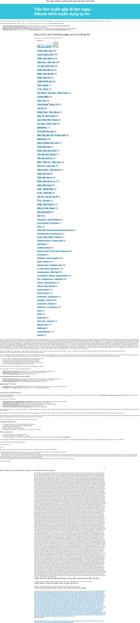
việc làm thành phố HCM (94, 591)
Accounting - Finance (45, 303)
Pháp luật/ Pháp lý (45, 204)
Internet (40, 335)
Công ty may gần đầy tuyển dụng (69, 596)
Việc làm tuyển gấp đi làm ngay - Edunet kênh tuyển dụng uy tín (63, 11)
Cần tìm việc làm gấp (61, 593)
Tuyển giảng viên (45, 54)
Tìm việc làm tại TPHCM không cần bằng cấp (55, 595)
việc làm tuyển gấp (67, 621)
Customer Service (44, 247)
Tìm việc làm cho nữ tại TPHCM (89, 593)
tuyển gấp (49, 592)
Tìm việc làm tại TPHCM (74, 593)
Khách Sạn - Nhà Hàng (48, 112)
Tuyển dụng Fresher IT (60, 612)
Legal (39, 310)
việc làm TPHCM (52, 622)
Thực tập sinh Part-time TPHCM (53, 614)
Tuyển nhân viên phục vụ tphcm (59, 607)
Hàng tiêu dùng (44, 185)
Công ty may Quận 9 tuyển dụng (82, 597)
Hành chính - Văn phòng (48, 169)
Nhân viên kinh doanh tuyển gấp (80, 601)
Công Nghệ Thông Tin (47, 104)
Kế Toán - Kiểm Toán (47, 123)
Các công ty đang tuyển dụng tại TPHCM (78, 595)
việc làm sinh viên (57, 592)
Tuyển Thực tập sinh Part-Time (66, 616)
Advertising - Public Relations (49, 219)
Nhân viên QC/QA (45, 73)
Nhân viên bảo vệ (45, 69)
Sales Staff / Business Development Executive (55, 230)
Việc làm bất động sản (79, 592)
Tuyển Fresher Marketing (95, 612)
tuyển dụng (51, 621)
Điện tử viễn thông (46, 208)
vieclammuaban (58, 21)
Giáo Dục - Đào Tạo (46, 62)
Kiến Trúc (41, 100)
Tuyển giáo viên (44, 50)
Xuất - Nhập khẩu (45, 188)
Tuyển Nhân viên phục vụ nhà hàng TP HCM (68, 605)
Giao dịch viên (44, 146)
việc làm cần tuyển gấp (85, 621)
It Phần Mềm (43, 96)
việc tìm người (75, 621)
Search (56, 42)
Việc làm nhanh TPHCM (96, 595)
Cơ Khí (40, 108)
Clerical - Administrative (46, 282)
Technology (41, 317)
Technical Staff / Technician (48, 223)
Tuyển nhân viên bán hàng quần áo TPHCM (69, 600)
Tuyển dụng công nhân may (44, 599)
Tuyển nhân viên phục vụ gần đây (77, 607)
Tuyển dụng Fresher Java (67, 613)
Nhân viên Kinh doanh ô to (53, 604)
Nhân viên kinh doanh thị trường (91, 603)
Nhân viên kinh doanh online (67, 604)
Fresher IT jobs (79, 613)
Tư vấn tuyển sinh (45, 65)
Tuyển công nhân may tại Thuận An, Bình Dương (65, 599)
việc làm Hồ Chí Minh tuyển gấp (65, 622)
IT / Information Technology (48, 268)
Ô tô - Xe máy (43, 200)
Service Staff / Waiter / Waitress (49, 237)
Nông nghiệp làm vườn (48, 142)
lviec (67, 592)
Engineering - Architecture (47, 296)
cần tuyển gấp (58, 621)
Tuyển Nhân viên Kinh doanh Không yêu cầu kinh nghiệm (67, 603)
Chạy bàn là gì (54, 608)
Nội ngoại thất (44, 211)
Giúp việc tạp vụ (44, 177)
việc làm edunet (43, 593)
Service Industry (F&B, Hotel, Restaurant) (53, 251)
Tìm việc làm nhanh (46, 154)
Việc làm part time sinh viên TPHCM (80, 609)
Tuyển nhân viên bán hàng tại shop (48, 600)
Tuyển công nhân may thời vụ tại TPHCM (88, 596)
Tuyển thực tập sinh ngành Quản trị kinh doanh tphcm (76, 614)
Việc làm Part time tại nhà (96, 609)
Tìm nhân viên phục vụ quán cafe (84, 604)
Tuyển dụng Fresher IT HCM (81, 612)
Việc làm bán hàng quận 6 (64, 601)
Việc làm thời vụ (44, 158)
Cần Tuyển (37, 621)
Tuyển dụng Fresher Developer (53, 613)
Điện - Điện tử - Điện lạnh (49, 161)
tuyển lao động (44, 621)
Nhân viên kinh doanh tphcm (44, 603)
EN (38, 215)
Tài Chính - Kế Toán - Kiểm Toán (52, 92)
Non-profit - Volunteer (45, 321)
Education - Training (45, 300)
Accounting (41, 254)
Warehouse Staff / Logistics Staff (50, 240)
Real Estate (41, 244)
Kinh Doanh (42, 85)
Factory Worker (43, 289)
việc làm (45, 592)
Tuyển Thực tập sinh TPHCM (90, 613)
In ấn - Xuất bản (44, 192)
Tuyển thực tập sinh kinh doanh (49, 616)
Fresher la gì (70, 612)
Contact (104, 467)
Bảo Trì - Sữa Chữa (46, 115)
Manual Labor (42, 324)
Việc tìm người (44, 46)
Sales (39, 226)
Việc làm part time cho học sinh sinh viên (61, 611)
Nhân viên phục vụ (46, 181)
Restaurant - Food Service (47, 307)
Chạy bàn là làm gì (64, 608)
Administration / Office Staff (48, 272)
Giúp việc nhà (43, 173)
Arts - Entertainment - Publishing (50, 279)
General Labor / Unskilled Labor (49, 265)
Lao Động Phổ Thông (47, 119)
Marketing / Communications (48, 258)
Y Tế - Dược (43, 88)
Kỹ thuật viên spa (45, 131)
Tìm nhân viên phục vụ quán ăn (48, 605)
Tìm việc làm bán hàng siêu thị (89, 600)
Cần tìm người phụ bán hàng (49, 601)
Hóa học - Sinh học (46, 165)
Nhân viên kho (44, 77)
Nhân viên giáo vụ (45, 58)
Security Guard (43, 293)
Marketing (42, 127)
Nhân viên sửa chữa (46, 150)
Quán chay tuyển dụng (88, 608)
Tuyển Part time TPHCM (64, 609)
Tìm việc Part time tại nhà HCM (42, 611)
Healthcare (41, 328)
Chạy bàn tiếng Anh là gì (75, 608)
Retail (39, 314)
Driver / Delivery (43, 261)
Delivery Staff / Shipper (46, 286)
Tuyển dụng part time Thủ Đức (46, 612)
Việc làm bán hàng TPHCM (85, 599)
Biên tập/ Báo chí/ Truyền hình (51, 135)
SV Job (64, 592)
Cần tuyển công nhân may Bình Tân (64, 597)
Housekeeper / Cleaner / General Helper (52, 275)
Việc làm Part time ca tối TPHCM (81, 611)
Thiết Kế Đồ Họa (45, 81)
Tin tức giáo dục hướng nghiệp (56, 23)
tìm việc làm (39, 592)
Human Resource (44, 331)
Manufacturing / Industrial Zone (49, 233)
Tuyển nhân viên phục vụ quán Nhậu (89, 605)
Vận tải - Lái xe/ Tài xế (47, 196)
